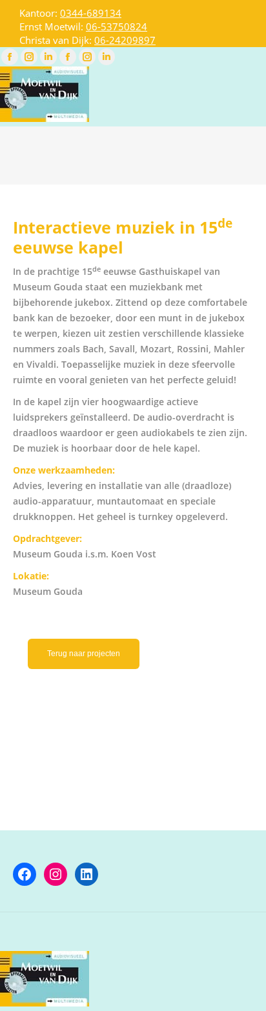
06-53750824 (116, 26)
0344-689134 (90, 12)
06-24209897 (125, 40)
